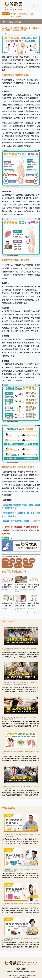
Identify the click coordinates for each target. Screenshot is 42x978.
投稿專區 (33, 971)
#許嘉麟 (5, 561)
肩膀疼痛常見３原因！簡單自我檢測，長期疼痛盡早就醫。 (7, 604)
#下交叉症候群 (7, 565)
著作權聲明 (26, 971)
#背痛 (12, 561)
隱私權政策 (9, 971)
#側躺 (32, 561)
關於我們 (16, 971)
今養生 (11, 22)
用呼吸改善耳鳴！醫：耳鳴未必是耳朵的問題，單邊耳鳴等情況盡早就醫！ (33, 585)
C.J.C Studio (25, 977)
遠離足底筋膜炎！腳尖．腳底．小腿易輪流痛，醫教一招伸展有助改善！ (33, 604)
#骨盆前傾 (18, 565)
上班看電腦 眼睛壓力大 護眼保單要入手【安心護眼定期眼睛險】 (20, 604)
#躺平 (25, 561)
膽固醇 (18, 17)
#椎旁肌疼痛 (28, 565)
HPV (12, 17)
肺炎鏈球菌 (23, 14)
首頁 (4, 22)
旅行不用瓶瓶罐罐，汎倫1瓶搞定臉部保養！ (21, 585)
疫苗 (32, 14)
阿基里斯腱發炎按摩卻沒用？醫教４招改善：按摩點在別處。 (7, 585)
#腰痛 (19, 561)
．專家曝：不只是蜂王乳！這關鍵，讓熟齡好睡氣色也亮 (16, 521)
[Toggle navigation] (36, 6)
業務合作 (21, 971)
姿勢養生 (18, 22)
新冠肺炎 (13, 14)
